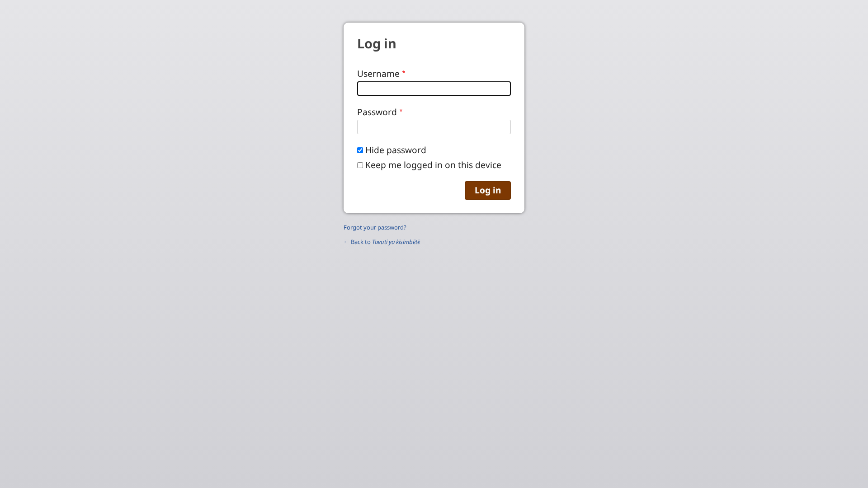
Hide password (395, 150)
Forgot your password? (375, 227)
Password (377, 112)
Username (378, 73)
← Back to (382, 242)
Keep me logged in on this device (433, 165)
